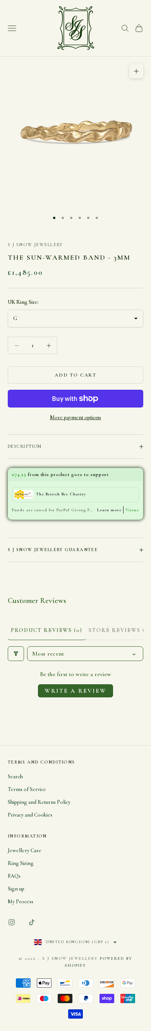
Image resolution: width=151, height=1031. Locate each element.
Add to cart (75, 375)
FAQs (14, 876)
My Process (20, 901)
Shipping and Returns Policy (39, 802)
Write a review (75, 691)
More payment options (75, 417)
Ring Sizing (21, 863)
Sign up (16, 888)
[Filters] (16, 653)
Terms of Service (27, 789)
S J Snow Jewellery (35, 244)
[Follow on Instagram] (11, 922)
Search (15, 776)
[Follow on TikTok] (32, 922)
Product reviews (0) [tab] (46, 630)
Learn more (109, 509)
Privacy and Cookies (30, 815)
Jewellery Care (24, 850)
